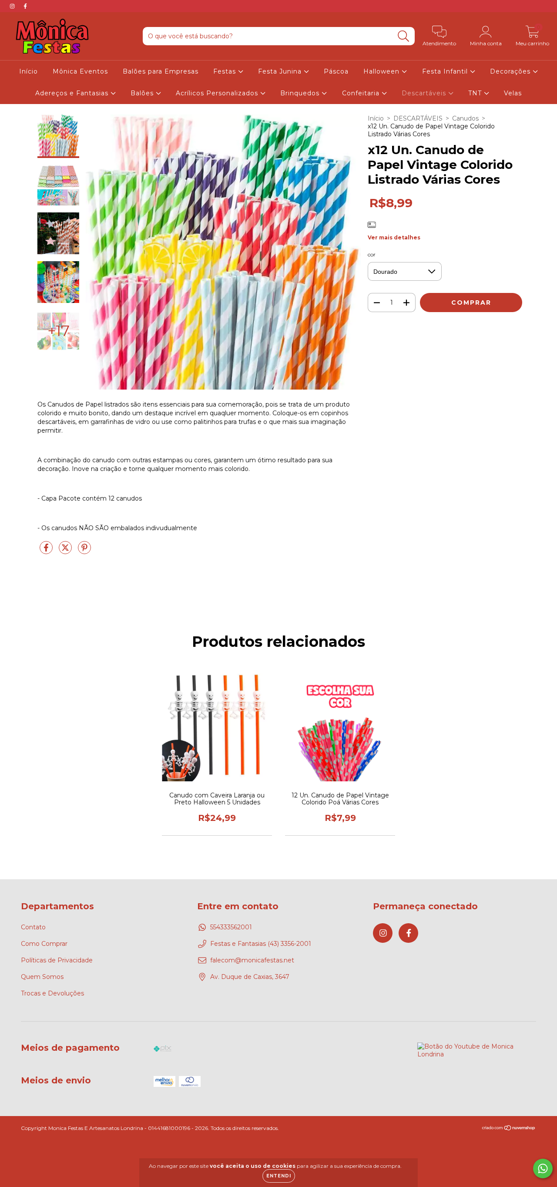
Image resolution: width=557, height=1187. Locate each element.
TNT (476, 93)
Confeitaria (362, 93)
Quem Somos (42, 977)
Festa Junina (281, 71)
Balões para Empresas (160, 71)
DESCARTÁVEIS (418, 118)
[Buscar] (403, 36)
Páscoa (336, 71)
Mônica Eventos (80, 71)
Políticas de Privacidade (57, 960)
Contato (33, 927)
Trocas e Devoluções (52, 993)
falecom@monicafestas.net (252, 960)
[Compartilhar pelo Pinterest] (84, 551)
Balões (143, 93)
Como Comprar (44, 944)
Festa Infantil (446, 71)
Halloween (382, 71)
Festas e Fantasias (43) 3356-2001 (260, 944)
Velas (513, 93)
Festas (225, 71)
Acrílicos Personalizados (218, 93)
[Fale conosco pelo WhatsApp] (543, 1168)
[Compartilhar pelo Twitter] (66, 551)
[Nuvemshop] (509, 1129)
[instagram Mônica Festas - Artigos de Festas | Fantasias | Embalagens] (13, 6)
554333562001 (231, 927)
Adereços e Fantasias (73, 93)
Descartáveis (425, 93)
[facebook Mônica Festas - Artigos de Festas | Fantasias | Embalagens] (25, 6)
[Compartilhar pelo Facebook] (47, 551)
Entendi (278, 1176)
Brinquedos (301, 93)
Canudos (465, 118)
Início (28, 71)
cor (372, 254)
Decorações (511, 71)
